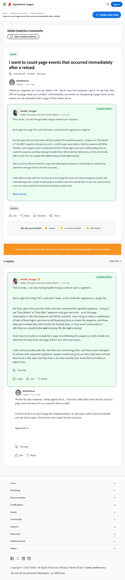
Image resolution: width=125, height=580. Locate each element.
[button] (106, 15)
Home (4, 13)
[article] (61, 329)
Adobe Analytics (37, 13)
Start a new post (83, 249)
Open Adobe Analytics (25, 36)
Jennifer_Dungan (28, 111)
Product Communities (19, 13)
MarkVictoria (22, 80)
